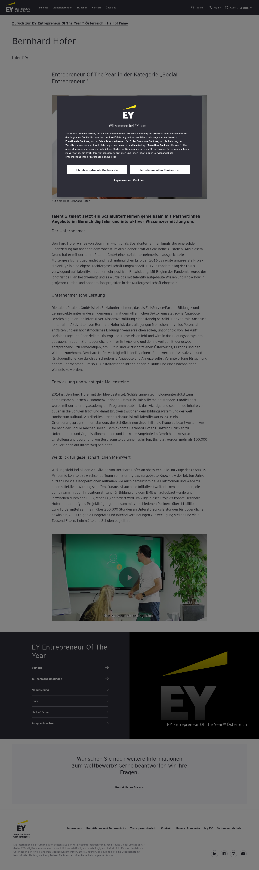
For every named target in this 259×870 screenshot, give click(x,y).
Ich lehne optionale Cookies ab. (97, 170)
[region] (129, 146)
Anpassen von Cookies (128, 180)
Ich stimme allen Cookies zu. (159, 170)
